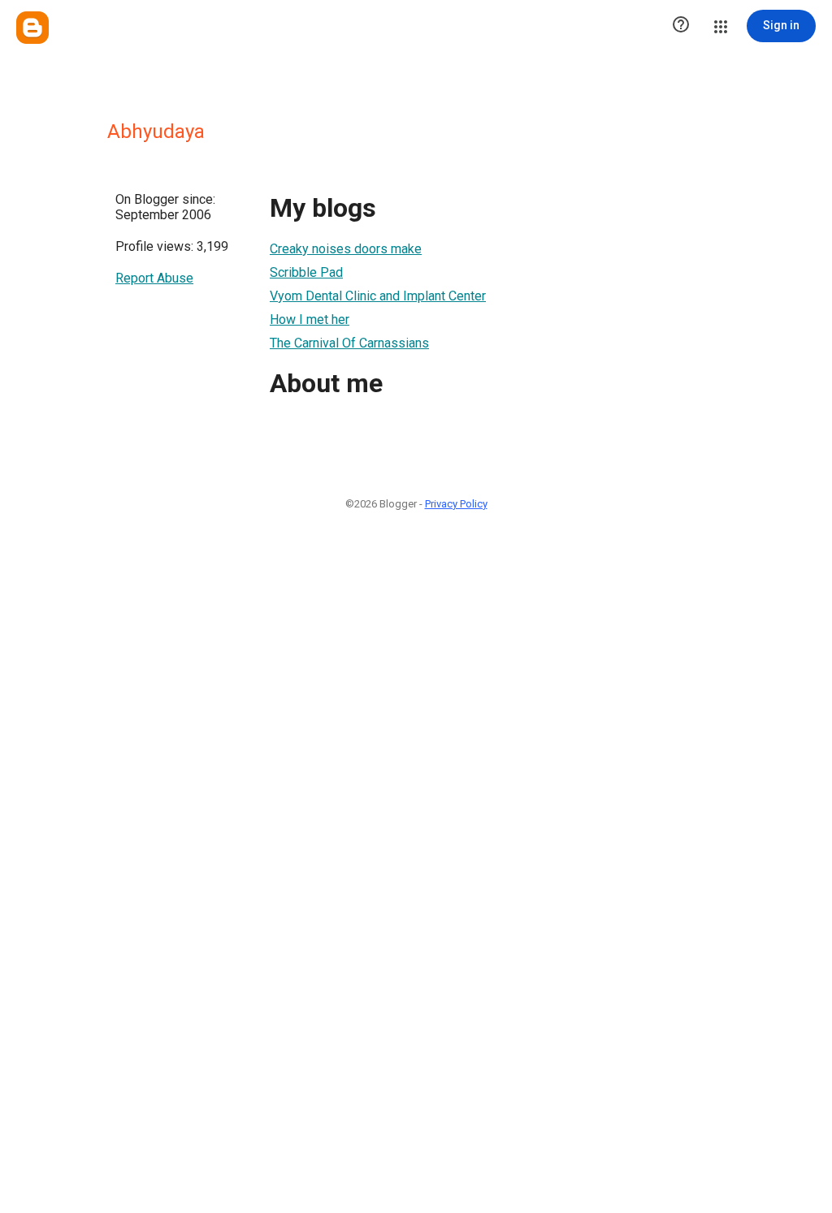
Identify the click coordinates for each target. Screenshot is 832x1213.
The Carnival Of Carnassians (349, 343)
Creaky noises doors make (346, 249)
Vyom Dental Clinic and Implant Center (378, 296)
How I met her (309, 319)
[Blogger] (32, 27)
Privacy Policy (456, 504)
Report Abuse (154, 278)
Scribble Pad (306, 272)
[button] (680, 25)
